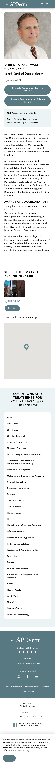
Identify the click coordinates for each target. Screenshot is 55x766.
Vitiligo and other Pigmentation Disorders (22, 576)
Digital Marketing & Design (30, 725)
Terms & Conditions (17, 717)
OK (9, 758)
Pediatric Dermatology (18, 544)
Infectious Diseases (16, 532)
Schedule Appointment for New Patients (31, 89)
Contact (28, 658)
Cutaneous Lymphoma (18, 488)
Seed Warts (12, 596)
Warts (10, 584)
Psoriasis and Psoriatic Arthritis (22, 550)
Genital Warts (14, 507)
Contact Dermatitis (16, 482)
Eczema (11, 494)
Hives (9, 519)
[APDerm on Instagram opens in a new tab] (18, 676)
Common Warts (14, 608)
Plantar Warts (14, 590)
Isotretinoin (12, 424)
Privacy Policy (32, 717)
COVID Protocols (27, 713)
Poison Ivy (12, 556)
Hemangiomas (14, 513)
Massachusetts (32, 687)
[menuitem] (18, 676)
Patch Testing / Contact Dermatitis (24, 455)
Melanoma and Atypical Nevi (21, 538)
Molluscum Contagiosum (19, 470)
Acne (9, 418)
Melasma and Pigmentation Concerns (25, 476)
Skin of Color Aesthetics (18, 569)
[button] (50, 4)
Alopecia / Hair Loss (17, 442)
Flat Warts (12, 602)
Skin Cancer (13, 430)
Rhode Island (27, 692)
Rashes (10, 562)
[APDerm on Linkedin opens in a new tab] (36, 676)
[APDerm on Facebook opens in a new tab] (27, 676)
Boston (46, 687)
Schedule (12, 308)
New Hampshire (14, 687)
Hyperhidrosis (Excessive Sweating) (24, 525)
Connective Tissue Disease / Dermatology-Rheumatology (21, 462)
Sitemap (43, 717)
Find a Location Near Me (27, 664)
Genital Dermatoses (16, 501)
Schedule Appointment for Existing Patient (30, 100)
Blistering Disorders (16, 448)
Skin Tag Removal (16, 436)
